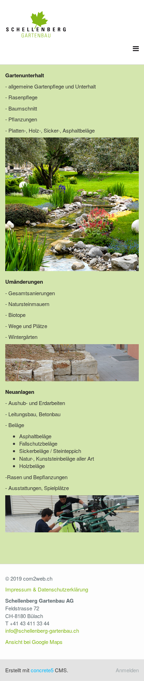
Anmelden (127, 670)
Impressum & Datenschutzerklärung (46, 589)
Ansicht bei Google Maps (34, 641)
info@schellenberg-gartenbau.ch (42, 630)
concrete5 (42, 670)
